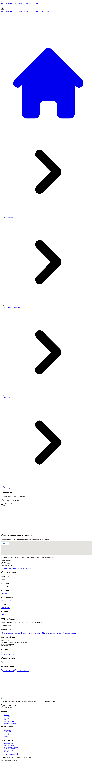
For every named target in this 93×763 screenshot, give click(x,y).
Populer (18, 3)
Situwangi (7, 488)
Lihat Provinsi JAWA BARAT (53, 633)
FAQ (5, 720)
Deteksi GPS (32, 3)
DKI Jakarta (7, 730)
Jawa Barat (7, 731)
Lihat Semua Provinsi (23, 671)
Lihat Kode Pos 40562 (70, 633)
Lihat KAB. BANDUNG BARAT (32, 633)
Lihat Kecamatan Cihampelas (11, 633)
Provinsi (8, 3)
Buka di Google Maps (9, 568)
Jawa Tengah (8, 733)
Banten (6, 736)
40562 (2, 615)
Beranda (3, 3)
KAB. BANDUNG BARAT (12, 307)
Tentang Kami (8, 716)
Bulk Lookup (24, 3)
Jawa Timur (7, 735)
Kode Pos (13, 3)
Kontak (6, 718)
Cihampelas (7, 397)
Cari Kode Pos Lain (8, 671)
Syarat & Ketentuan (10, 723)
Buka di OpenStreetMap (25, 568)
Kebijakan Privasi (9, 721)
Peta (37, 3)
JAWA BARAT (8, 217)
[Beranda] (48, 127)
